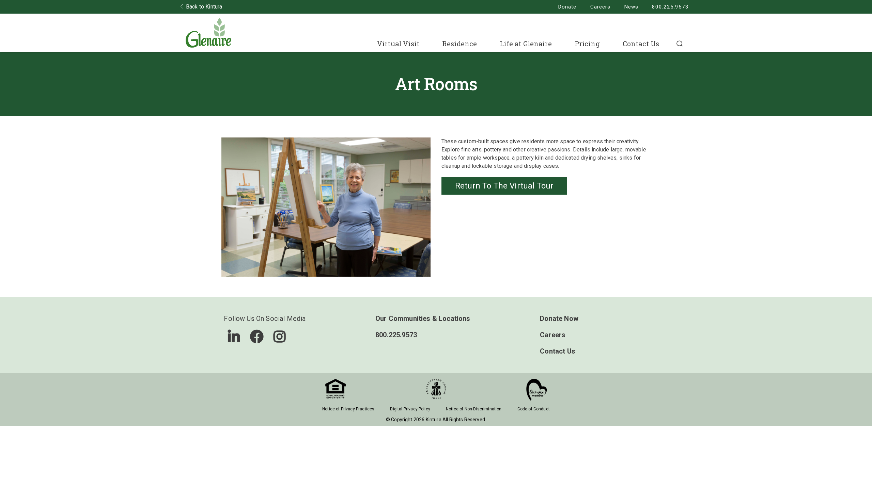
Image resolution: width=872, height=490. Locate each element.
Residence (459, 43)
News (631, 7)
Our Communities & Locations (422, 318)
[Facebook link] (257, 336)
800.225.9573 (670, 7)
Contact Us (641, 43)
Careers (600, 7)
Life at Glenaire (526, 43)
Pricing (587, 43)
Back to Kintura (204, 6)
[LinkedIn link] (234, 336)
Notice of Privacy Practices (348, 409)
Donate (567, 7)
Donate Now (559, 318)
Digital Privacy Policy (410, 409)
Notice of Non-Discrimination (473, 409)
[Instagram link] (279, 336)
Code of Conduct (533, 409)
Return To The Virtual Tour (504, 186)
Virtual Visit (398, 43)
